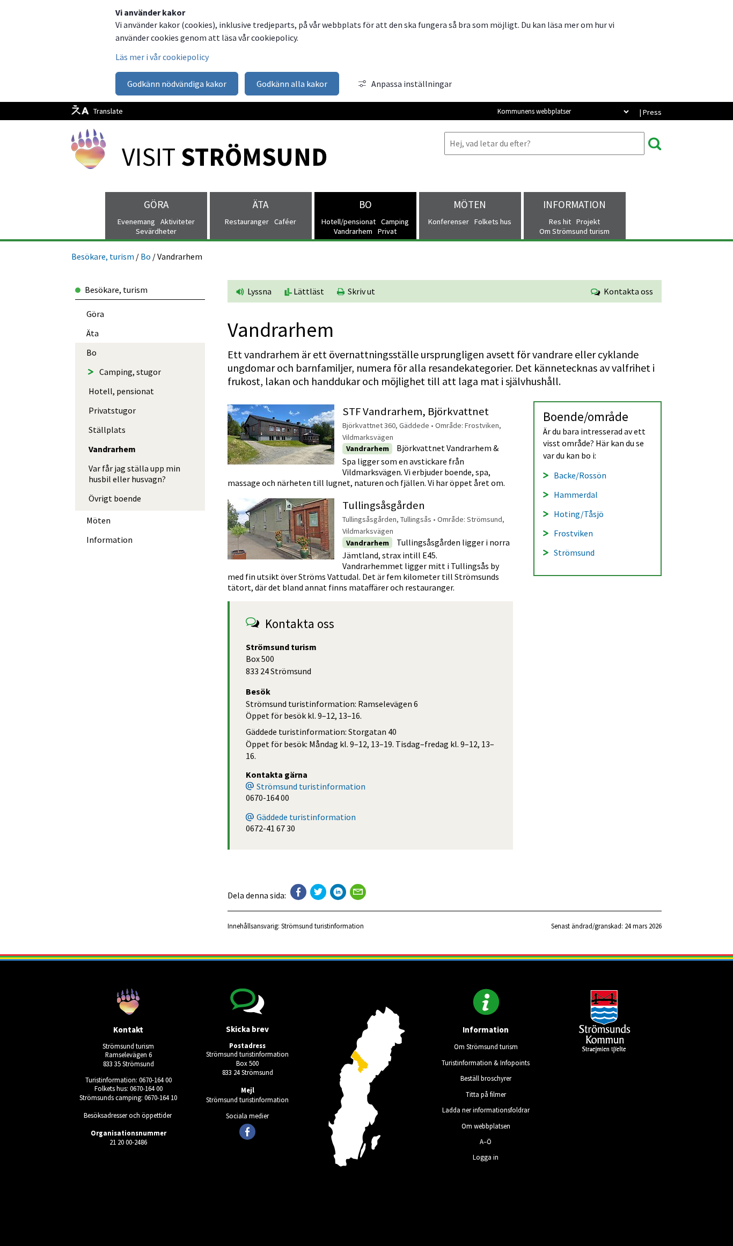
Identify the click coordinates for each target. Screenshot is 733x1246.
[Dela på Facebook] (298, 892)
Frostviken (573, 533)
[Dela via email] (358, 892)
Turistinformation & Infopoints (486, 1062)
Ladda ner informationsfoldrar (486, 1109)
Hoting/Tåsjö (579, 513)
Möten (469, 204)
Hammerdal (576, 494)
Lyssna (259, 291)
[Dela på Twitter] (318, 892)
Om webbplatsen (485, 1126)
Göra (156, 204)
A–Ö (486, 1141)
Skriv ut (359, 291)
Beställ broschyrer (485, 1078)
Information (574, 204)
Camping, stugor (130, 371)
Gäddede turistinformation (306, 817)
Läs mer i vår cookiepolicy (162, 56)
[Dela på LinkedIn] (338, 892)
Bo (365, 204)
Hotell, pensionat (121, 391)
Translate (108, 111)
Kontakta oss (626, 291)
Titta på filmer (486, 1094)
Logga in (486, 1157)
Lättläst (308, 291)
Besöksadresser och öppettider (128, 1115)
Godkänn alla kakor (291, 83)
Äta (260, 204)
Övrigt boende (115, 498)
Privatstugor (112, 410)
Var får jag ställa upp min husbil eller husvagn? (134, 473)
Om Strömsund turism (486, 1046)
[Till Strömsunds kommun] (605, 1050)
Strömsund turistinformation (310, 786)
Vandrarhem (112, 449)
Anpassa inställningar (411, 83)
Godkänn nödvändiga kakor (176, 83)
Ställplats (107, 429)
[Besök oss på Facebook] (247, 1132)
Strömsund (574, 552)
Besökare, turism (102, 256)
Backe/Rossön (580, 475)
